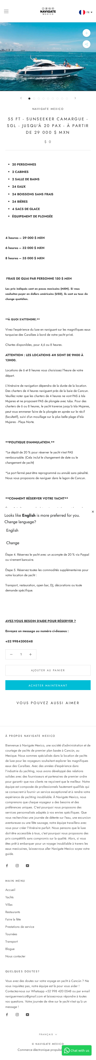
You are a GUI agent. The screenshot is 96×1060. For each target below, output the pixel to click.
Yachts (9, 897)
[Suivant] (75, 98)
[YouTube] (27, 865)
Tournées (11, 934)
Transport (11, 941)
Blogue (10, 949)
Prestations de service (19, 926)
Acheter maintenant (48, 686)
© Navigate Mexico (48, 1044)
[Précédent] (21, 98)
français (46, 1034)
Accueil (10, 890)
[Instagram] (17, 865)
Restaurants (12, 912)
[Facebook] (6, 865)
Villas (9, 904)
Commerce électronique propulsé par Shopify (48, 1049)
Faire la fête (13, 919)
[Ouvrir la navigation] (6, 11)
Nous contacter (15, 956)
